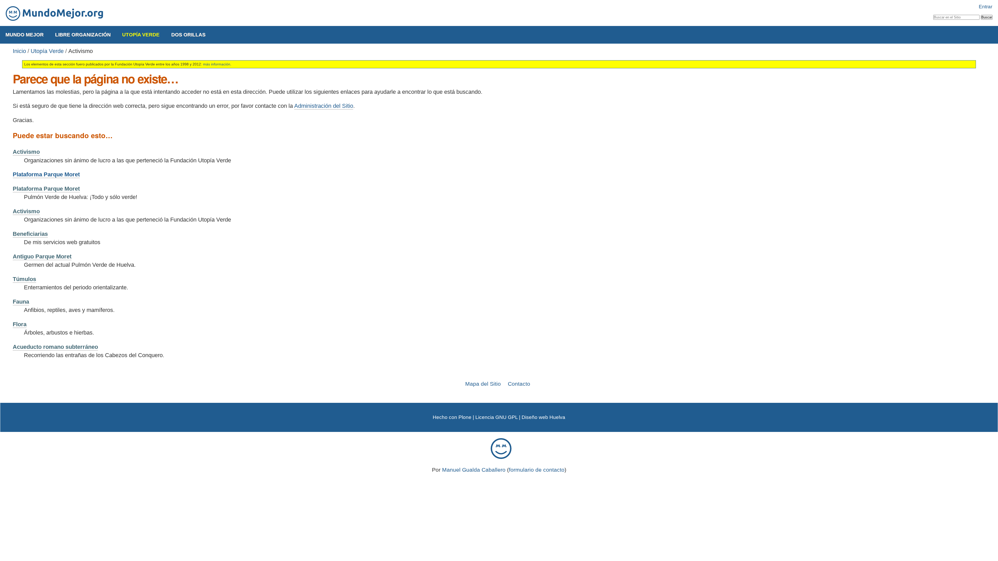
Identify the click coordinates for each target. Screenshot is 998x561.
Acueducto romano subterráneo (55, 347)
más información (216, 64)
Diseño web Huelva (543, 417)
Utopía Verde (141, 34)
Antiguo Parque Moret (42, 256)
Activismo (26, 152)
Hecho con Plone (452, 417)
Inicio (19, 51)
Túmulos (24, 279)
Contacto (519, 384)
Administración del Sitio (323, 106)
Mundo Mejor (24, 34)
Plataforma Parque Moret (46, 174)
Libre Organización (83, 34)
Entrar (985, 6)
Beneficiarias (30, 234)
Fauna (21, 301)
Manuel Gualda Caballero (473, 470)
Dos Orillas (188, 34)
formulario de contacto (536, 470)
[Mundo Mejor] (54, 13)
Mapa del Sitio (483, 384)
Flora (20, 324)
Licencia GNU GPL (496, 417)
